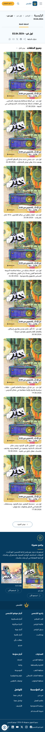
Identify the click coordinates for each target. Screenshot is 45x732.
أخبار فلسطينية (16, 619)
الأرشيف (19, 706)
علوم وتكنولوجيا (16, 675)
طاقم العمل (38, 700)
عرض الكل (21, 48)
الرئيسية (38, 15)
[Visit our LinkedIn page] (14, 727)
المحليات (39, 654)
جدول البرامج (38, 629)
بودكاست (39, 634)
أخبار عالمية (18, 634)
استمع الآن (34, 595)
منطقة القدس (38, 660)
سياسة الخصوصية (36, 706)
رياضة (20, 665)
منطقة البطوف (37, 681)
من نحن (40, 695)
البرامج (27, 15)
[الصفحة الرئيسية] (31, 3)
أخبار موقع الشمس (14, 613)
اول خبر (19, 15)
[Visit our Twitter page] (23, 727)
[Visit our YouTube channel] (18, 727)
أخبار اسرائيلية (17, 624)
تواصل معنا (18, 700)
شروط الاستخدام (37, 711)
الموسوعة (18, 670)
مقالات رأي (18, 640)
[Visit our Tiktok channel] (9, 727)
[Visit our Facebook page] (31, 727)
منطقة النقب (38, 670)
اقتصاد (19, 660)
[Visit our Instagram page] (27, 727)
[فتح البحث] (18, 3)
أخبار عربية (18, 629)
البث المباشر (6, 4)
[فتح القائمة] (40, 3)
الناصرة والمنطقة (37, 665)
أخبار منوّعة (17, 654)
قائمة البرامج (38, 624)
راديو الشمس (37, 613)
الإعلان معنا (17, 695)
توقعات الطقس (16, 681)
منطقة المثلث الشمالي (34, 675)
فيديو (20, 645)
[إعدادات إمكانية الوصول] (4, 727)
